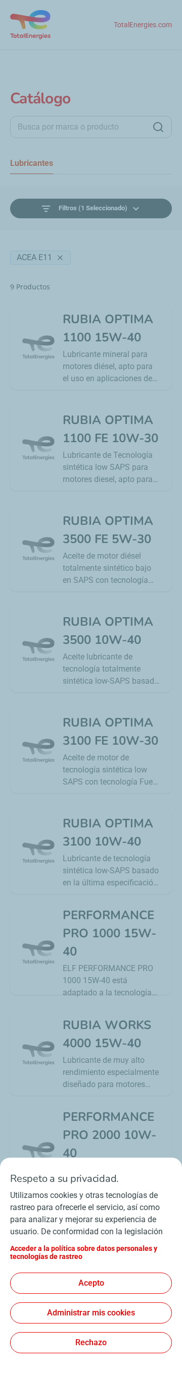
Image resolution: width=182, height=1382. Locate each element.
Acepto (91, 1283)
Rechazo (91, 1342)
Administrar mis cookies (91, 1312)
